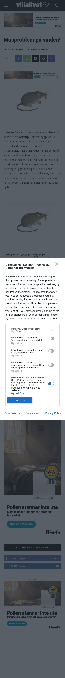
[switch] (51, 338)
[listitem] (32, 330)
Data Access (32, 413)
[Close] (58, 265)
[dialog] (32, 339)
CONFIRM (20, 400)
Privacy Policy (53, 413)
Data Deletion (12, 413)
